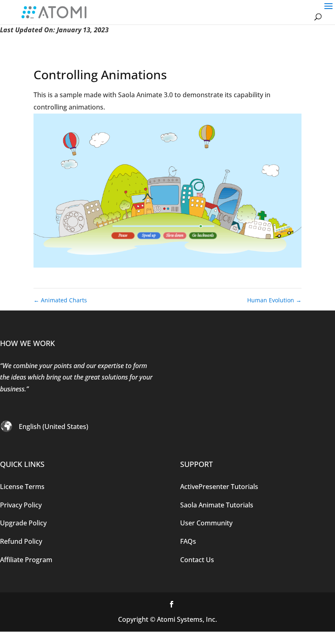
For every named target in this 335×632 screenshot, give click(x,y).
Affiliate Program (26, 559)
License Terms (22, 486)
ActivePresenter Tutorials (219, 486)
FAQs (188, 541)
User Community (206, 522)
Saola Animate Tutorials (216, 504)
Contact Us (197, 559)
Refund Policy (21, 541)
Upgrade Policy (23, 522)
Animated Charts (60, 300)
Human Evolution (274, 300)
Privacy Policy (21, 504)
